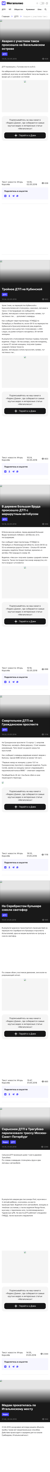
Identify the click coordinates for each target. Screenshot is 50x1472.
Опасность (42, 9)
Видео (5, 1142)
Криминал (30, 9)
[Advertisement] (25, 158)
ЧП (10, 9)
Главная (5, 16)
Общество (18, 9)
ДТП (4, 9)
